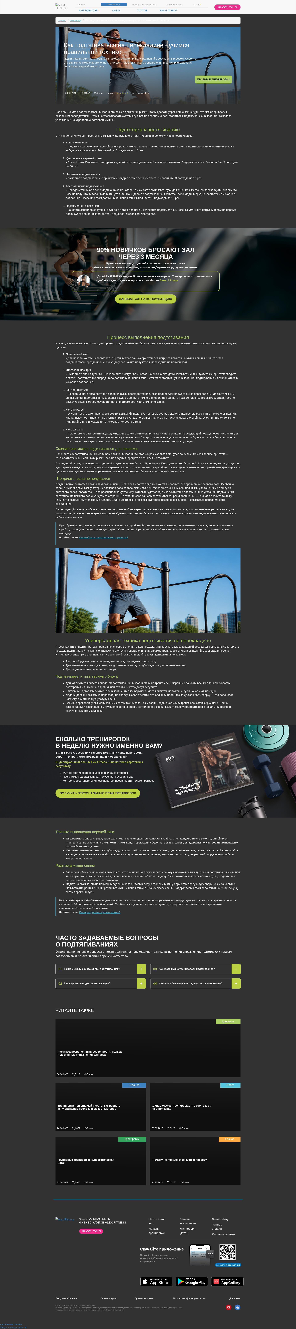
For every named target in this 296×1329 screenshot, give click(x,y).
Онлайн (81, 4)
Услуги (142, 10)
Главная (62, 20)
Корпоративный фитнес (144, 4)
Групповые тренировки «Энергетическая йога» (86, 1161)
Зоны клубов (168, 10)
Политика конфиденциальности (189, 1298)
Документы (234, 1298)
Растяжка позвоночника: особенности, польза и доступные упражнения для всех (90, 1053)
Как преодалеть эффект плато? (99, 912)
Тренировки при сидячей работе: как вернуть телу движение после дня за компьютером (89, 1107)
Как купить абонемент (67, 1298)
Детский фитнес (174, 4)
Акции (116, 10)
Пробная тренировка (213, 79)
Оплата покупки (109, 1298)
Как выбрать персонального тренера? (103, 537)
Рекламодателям (223, 1234)
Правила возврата (144, 1298)
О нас (196, 4)
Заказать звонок (91, 1231)
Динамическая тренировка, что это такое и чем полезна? (182, 1107)
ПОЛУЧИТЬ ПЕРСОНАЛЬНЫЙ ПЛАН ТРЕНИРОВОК (98, 793)
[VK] (237, 1307)
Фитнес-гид (75, 20)
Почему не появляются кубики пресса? (179, 1159)
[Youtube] (229, 1307)
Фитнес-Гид (114, 4)
